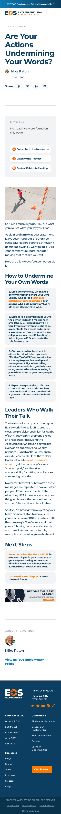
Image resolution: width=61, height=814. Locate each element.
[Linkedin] (32, 705)
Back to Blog (17, 26)
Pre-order (28, 554)
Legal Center (13, 805)
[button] (50, 122)
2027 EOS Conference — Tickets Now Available (29, 4)
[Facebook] (37, 705)
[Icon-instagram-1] (48, 705)
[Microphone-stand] (53, 705)
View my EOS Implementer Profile (24, 661)
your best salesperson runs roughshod (26, 299)
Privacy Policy (29, 805)
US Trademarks (46, 805)
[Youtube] (43, 705)
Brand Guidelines (30, 811)
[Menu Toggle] (54, 13)
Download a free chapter (23, 576)
